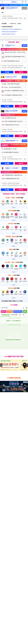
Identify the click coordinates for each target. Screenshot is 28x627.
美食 (20, 314)
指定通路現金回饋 (6, 314)
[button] (14, 53)
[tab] (5, 314)
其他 (25, 311)
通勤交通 (3, 311)
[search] (25, 2)
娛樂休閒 (10, 311)
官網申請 (24, 45)
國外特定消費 (14, 314)
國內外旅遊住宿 (18, 311)
